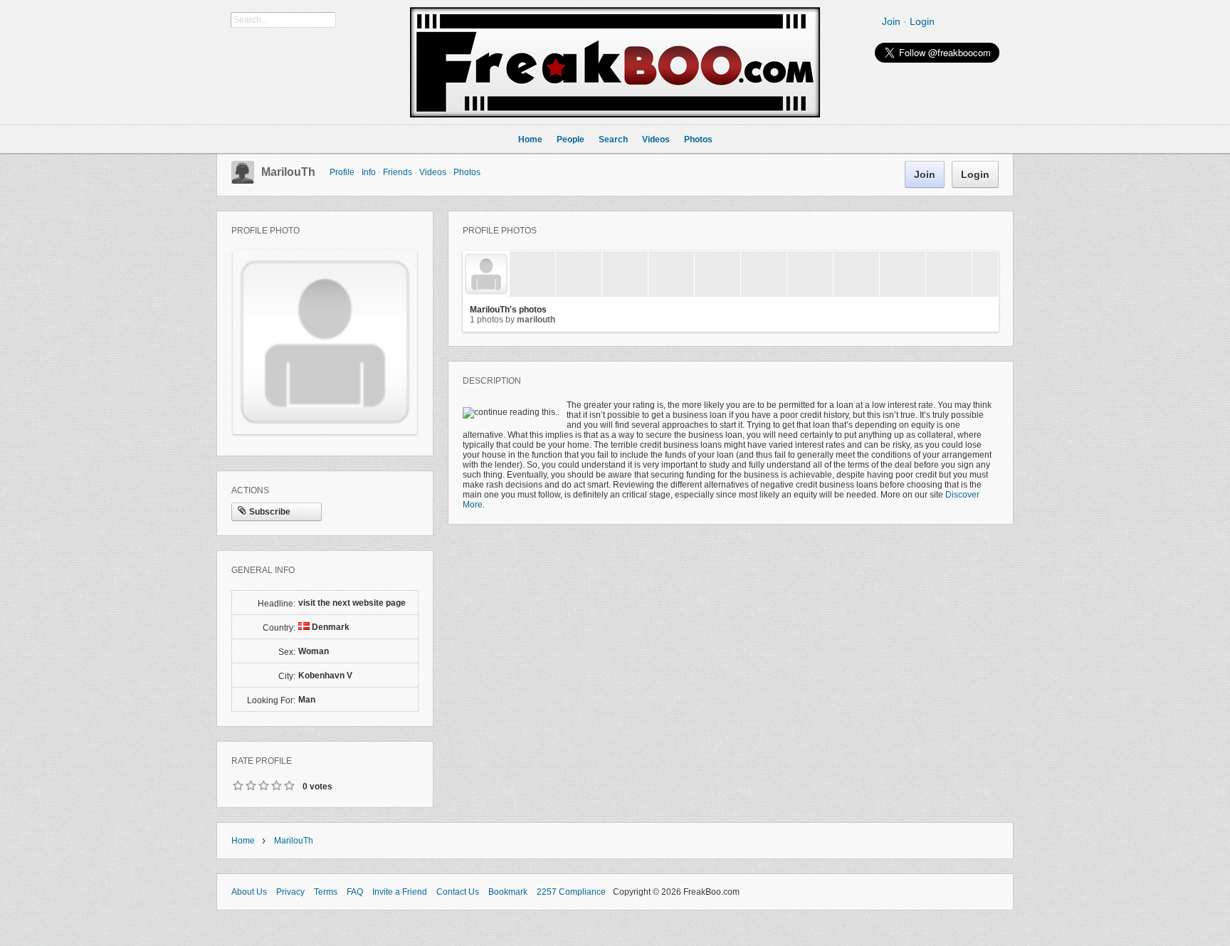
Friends (397, 172)
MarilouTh (288, 172)
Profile (342, 172)
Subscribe (269, 512)
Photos (466, 172)
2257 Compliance (571, 892)
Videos (432, 172)
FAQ (355, 892)
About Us (249, 892)
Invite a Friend (399, 892)
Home (243, 841)
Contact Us (457, 892)
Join (891, 21)
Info (369, 172)
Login (922, 21)
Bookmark (507, 892)
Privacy (290, 892)
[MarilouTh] (242, 181)
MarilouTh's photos (508, 310)
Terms (325, 892)
